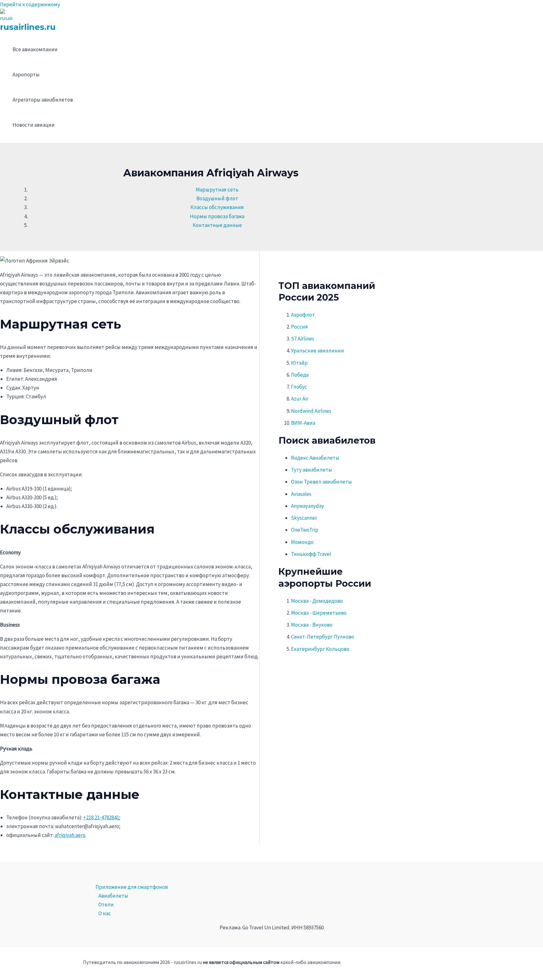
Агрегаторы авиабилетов (43, 99)
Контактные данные (217, 225)
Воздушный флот (217, 198)
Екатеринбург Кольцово (320, 648)
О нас (104, 913)
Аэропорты (26, 74)
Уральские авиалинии (317, 350)
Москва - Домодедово (317, 600)
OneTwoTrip (304, 529)
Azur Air (299, 398)
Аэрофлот (303, 314)
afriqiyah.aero (70, 835)
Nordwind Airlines (311, 410)
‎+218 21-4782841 (101, 817)
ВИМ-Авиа (303, 422)
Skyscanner (304, 517)
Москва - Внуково (311, 624)
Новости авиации (34, 124)
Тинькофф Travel (311, 554)
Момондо (302, 542)
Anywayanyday (307, 505)
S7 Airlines (302, 338)
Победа (300, 374)
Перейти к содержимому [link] (30, 4)
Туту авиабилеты (311, 469)
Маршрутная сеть (217, 189)
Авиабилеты (113, 895)
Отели (106, 904)
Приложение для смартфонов (132, 886)
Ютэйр (299, 362)
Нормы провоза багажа (217, 216)
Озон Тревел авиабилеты (321, 481)
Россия (299, 326)
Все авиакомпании (35, 49)
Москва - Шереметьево (319, 612)
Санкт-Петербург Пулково (322, 636)
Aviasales (301, 493)
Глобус (299, 386)
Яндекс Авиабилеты (315, 457)
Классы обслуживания (217, 207)
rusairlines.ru (28, 27)
